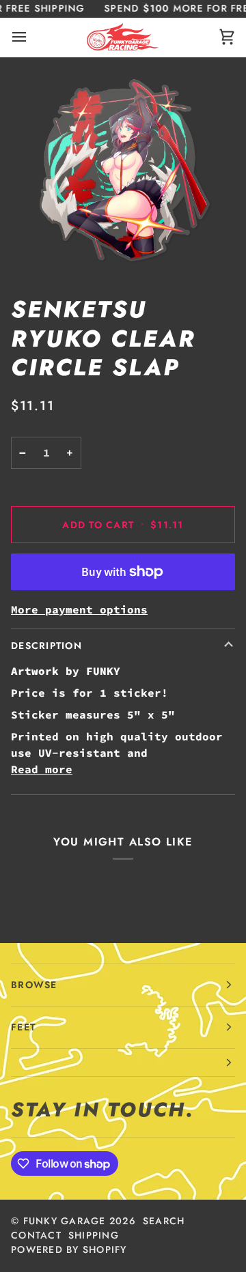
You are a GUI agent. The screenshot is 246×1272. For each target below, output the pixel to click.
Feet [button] (23, 1027)
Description (46, 645)
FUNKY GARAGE (64, 1221)
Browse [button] (34, 985)
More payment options (79, 609)
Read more (41, 769)
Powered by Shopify (69, 1249)
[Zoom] (123, 170)
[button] (123, 1063)
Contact (36, 1235)
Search (164, 1221)
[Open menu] (31, 37)
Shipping (93, 1235)
